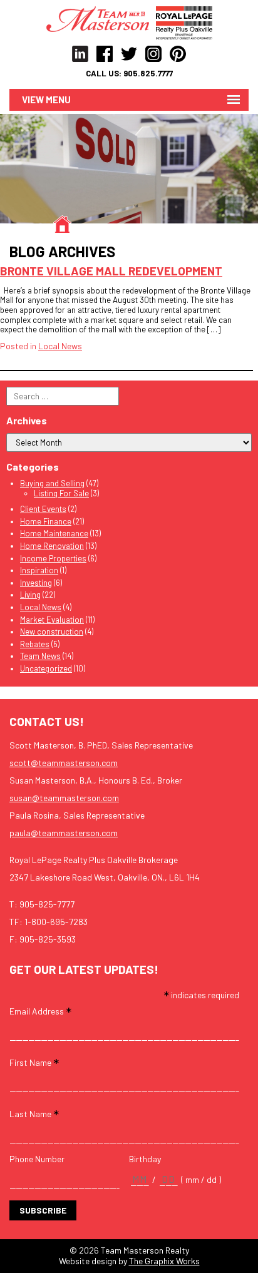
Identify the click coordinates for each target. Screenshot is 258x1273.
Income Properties (53, 558)
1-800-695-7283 (56, 921)
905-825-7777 (47, 904)
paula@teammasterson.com (63, 832)
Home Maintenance (54, 533)
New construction (51, 631)
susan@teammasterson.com (64, 797)
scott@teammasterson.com (63, 762)
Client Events (43, 509)
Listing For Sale (61, 493)
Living (30, 595)
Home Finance (45, 521)
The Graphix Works (164, 1260)
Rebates (34, 644)
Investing (36, 583)
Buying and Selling (52, 483)
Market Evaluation (52, 620)
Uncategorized (46, 668)
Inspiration (39, 570)
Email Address (40, 1010)
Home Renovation (52, 546)
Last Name (34, 1113)
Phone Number (36, 1159)
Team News (40, 656)
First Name (34, 1061)
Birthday (145, 1159)
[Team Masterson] (101, 18)
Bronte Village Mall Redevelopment (111, 270)
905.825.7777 (148, 73)
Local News (60, 345)
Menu (58, 99)
